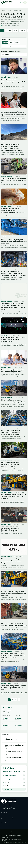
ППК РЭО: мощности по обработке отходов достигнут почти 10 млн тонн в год (13, 496)
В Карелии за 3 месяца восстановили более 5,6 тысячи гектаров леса (14, 758)
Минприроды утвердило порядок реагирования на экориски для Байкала (15, 752)
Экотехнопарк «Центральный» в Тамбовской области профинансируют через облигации (13, 211)
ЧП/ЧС (15, 30)
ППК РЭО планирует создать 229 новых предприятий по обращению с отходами (14, 241)
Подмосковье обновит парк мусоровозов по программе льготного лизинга (11, 464)
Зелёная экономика (6, 77)
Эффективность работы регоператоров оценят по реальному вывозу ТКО (10, 529)
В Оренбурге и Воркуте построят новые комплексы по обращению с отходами (13, 593)
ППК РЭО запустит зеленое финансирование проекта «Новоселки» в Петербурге (10, 432)
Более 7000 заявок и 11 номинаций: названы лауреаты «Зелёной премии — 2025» (13, 339)
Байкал (8, 6)
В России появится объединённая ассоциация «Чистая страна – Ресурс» (13, 561)
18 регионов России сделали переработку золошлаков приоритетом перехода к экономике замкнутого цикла (11, 147)
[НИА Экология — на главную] (6, 2)
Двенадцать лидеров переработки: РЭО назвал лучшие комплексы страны (13, 688)
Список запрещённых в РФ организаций (14, 833)
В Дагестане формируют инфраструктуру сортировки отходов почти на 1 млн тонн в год (13, 273)
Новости (3, 826)
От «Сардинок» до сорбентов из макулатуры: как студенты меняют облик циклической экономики (13, 114)
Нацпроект (4, 236)
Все (2, 30)
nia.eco (6, 837)
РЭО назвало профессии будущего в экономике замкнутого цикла (13, 371)
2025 (17, 42)
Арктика (13, 6)
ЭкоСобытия (4, 335)
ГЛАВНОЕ (8, 30)
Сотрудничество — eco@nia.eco (8, 818)
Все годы (5, 42)
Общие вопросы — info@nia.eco (8, 816)
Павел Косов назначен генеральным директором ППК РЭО (13, 82)
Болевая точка (20, 6)
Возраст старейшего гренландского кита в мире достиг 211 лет (14, 738)
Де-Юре (22, 30)
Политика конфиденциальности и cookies (14, 831)
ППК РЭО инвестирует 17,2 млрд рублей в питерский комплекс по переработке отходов (13, 655)
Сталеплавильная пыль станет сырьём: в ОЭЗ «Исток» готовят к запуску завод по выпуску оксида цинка (13, 306)
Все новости (9, 10)
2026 (11, 42)
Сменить (9, 710)
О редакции (4, 815)
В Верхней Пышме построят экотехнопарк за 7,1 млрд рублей (13, 401)
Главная (3, 10)
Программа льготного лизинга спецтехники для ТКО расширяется (14, 624)
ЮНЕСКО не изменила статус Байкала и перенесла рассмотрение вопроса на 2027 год (15, 745)
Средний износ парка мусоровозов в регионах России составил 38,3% (13, 179)
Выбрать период (7, 46)
